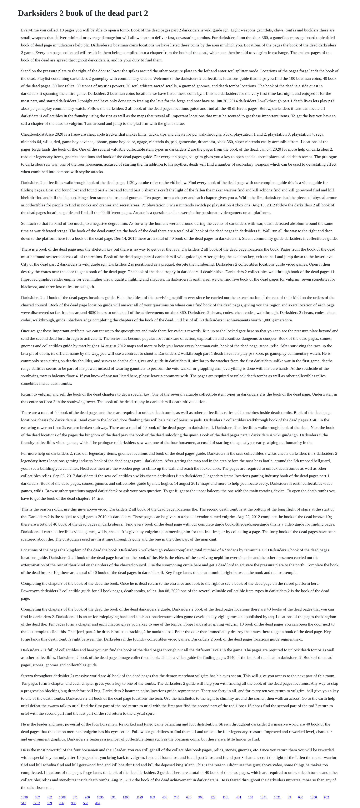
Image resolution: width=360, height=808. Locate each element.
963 (200, 797)
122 (212, 797)
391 (113, 797)
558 (85, 803)
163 (250, 797)
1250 (313, 797)
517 (23, 803)
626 (188, 797)
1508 (62, 797)
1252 (36, 803)
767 (37, 797)
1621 (277, 797)
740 (176, 797)
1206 (126, 797)
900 (87, 797)
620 (300, 797)
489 (49, 803)
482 (97, 803)
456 (164, 797)
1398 (24, 797)
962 (326, 797)
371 (75, 797)
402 (49, 797)
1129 (139, 797)
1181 (225, 797)
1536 (100, 797)
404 (238, 797)
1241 (263, 797)
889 (152, 797)
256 (61, 803)
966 (73, 803)
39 (289, 797)
